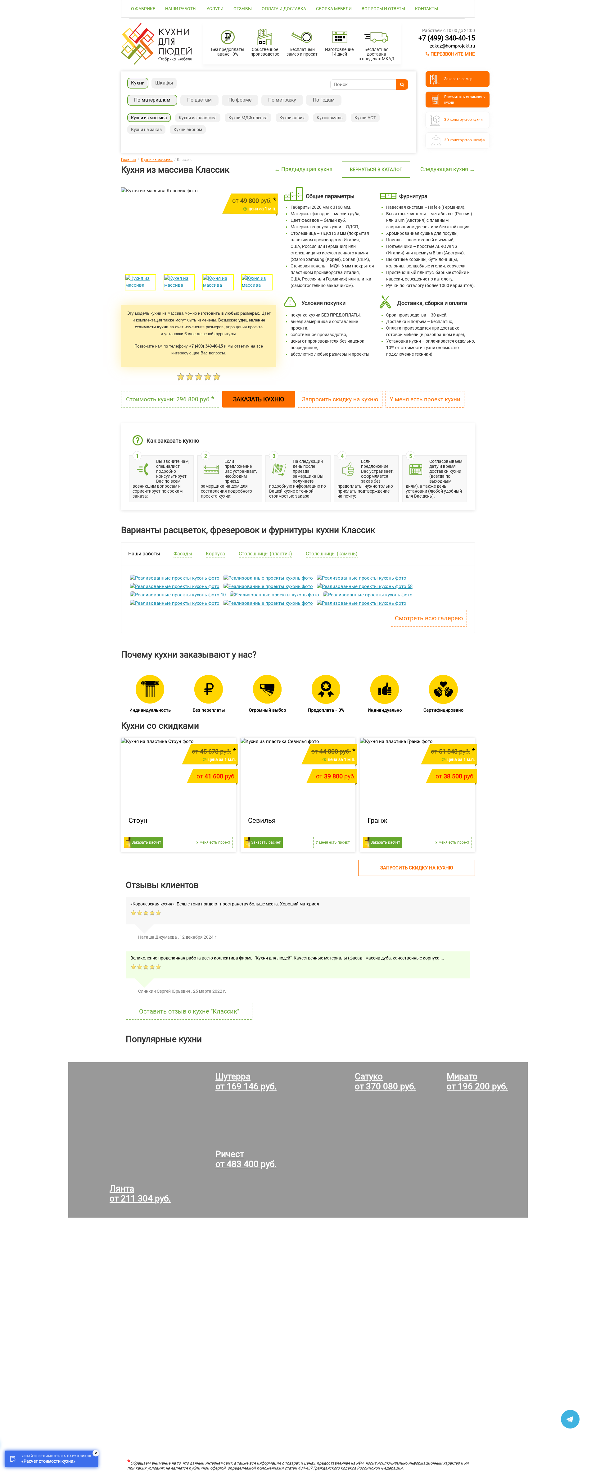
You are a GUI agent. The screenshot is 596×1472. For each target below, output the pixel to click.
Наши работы (180, 8)
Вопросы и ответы (383, 8)
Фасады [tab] (183, 554)
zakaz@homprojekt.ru (452, 46)
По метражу (282, 100)
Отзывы (242, 8)
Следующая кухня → (447, 169)
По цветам (199, 100)
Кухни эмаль (330, 117)
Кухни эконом (188, 129)
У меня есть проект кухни (425, 399)
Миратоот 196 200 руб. (477, 1081)
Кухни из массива (149, 117)
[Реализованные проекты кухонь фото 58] (365, 586)
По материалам (152, 100)
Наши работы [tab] (144, 554)
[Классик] (140, 282)
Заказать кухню (258, 399)
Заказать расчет (146, 842)
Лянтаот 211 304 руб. (140, 1193)
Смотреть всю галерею (429, 618)
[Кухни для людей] (156, 63)
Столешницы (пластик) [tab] (265, 554)
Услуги (215, 8)
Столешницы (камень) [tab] (332, 554)
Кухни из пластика (198, 117)
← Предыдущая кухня (303, 169)
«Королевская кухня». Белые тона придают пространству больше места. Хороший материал (224, 903)
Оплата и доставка (284, 8)
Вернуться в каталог (376, 169)
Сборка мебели (334, 8)
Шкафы (164, 83)
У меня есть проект (213, 842)
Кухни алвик (292, 117)
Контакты (426, 8)
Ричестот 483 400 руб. (246, 1159)
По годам (324, 100)
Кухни (138, 83)
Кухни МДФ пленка (248, 117)
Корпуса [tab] (215, 554)
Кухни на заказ (146, 129)
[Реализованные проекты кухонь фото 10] (178, 594)
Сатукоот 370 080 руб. (385, 1081)
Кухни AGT (365, 117)
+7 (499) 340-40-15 (446, 38)
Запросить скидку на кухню (340, 399)
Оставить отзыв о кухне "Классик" (189, 1011)
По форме (239, 100)
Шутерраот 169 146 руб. (246, 1081)
